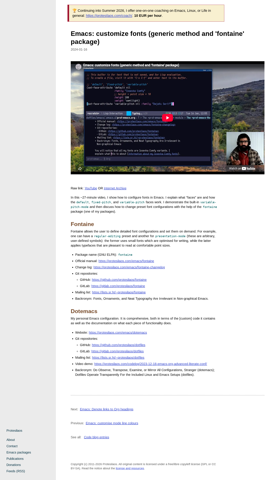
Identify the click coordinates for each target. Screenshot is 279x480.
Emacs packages (18, 452)
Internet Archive (115, 188)
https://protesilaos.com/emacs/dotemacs (118, 332)
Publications (15, 458)
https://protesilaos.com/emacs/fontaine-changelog (129, 267)
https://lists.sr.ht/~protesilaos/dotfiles (118, 357)
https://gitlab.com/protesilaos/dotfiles (117, 351)
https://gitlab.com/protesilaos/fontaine (118, 286)
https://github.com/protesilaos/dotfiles (118, 345)
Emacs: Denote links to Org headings (106, 409)
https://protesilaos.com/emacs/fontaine (126, 261)
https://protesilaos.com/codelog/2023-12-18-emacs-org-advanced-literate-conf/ (150, 364)
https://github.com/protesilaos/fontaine (119, 279)
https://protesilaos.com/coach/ (109, 16)
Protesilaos (14, 430)
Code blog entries (96, 437)
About (10, 440)
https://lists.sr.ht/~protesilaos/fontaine (119, 292)
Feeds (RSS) (15, 471)
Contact (12, 446)
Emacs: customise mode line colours (112, 423)
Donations (13, 465)
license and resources (130, 468)
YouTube (91, 188)
